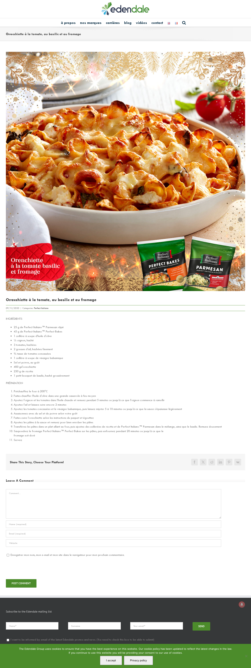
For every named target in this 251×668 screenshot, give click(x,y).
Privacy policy (138, 660)
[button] (184, 22)
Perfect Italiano (41, 308)
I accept (111, 660)
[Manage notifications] (242, 604)
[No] (246, 656)
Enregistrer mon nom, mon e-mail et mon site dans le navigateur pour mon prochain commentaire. (68, 554)
